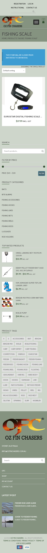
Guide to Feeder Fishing (26, 517)
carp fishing (30, 349)
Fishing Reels (7, 221)
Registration (20, 4)
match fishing (17, 385)
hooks (15, 380)
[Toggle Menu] (36, 22)
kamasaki (26, 380)
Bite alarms (7, 194)
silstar (6, 400)
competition (9, 354)
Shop (4, 476)
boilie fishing (30, 344)
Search (42, 151)
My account (7, 481)
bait (29, 339)
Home (4, 38)
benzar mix (8, 344)
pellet (24, 390)
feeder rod (8, 364)
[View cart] (43, 22)
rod (23, 395)
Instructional (17, 8)
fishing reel (8, 369)
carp (5, 349)
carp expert (16, 349)
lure (5, 385)
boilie (18, 344)
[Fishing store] (13, 27)
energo (21, 354)
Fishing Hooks (8, 205)
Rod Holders (8, 237)
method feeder (33, 385)
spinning (17, 400)
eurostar (33, 354)
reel (32, 390)
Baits (4, 189)
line (35, 380)
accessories (18, 339)
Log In (30, 4)
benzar (38, 339)
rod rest (33, 395)
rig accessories (10, 395)
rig (39, 390)
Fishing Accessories (11, 200)
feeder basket (19, 359)
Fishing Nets (7, 216)
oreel (14, 390)
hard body (32, 375)
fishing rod (22, 369)
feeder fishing (35, 359)
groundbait (8, 375)
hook (5, 380)
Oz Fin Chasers (17, 538)
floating (35, 369)
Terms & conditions (12, 541)
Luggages (6, 231)
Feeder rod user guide (25, 503)
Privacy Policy (28, 541)
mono (6, 390)
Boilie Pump (21, 313)
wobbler (37, 400)
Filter (41, 173)
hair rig (21, 375)
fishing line (37, 364)
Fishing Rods (7, 226)
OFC (3, 471)
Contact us (31, 8)
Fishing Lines (7, 210)
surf (27, 400)
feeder (6, 359)
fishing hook (22, 364)
